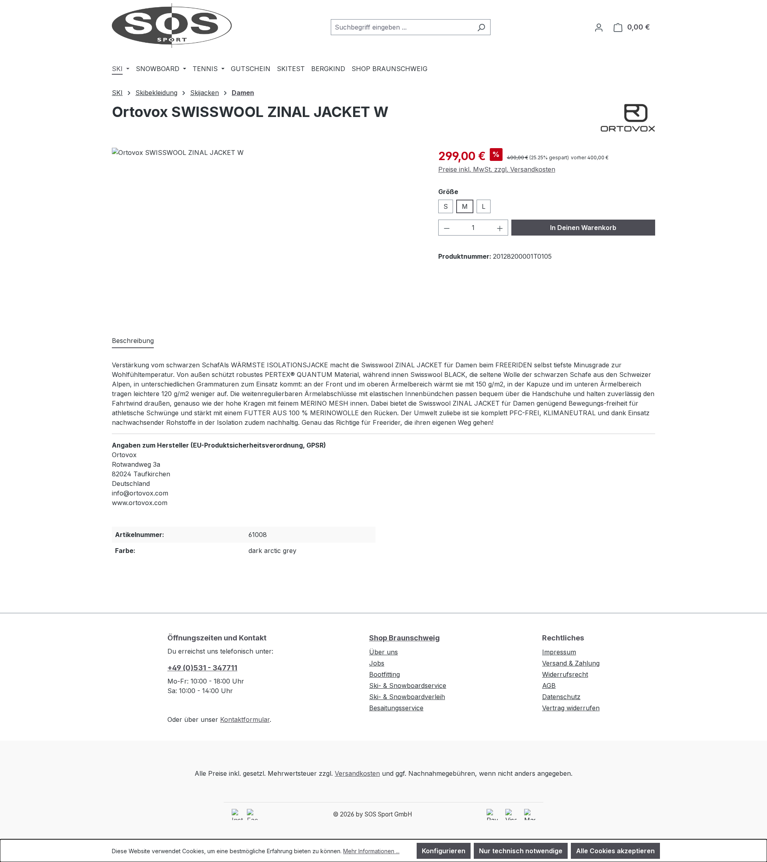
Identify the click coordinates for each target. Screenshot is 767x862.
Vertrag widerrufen (571, 708)
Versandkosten (357, 773)
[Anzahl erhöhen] (500, 228)
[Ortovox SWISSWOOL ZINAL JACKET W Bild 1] (267, 233)
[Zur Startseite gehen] (172, 25)
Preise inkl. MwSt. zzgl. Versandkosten (496, 169)
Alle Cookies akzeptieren (615, 851)
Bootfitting (384, 674)
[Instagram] (237, 814)
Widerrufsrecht (565, 674)
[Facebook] (252, 814)
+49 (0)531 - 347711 (202, 668)
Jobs (376, 663)
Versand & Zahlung (571, 663)
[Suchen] (481, 27)
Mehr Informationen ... (371, 851)
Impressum (559, 652)
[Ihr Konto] (598, 27)
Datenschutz (561, 697)
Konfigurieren (443, 851)
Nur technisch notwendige (520, 851)
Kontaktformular (245, 719)
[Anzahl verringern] (446, 228)
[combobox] (401, 27)
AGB (549, 686)
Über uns (383, 652)
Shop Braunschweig (404, 638)
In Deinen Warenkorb (583, 228)
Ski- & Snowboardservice (407, 686)
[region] (267, 233)
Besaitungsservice (396, 708)
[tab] (133, 341)
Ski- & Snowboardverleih (407, 697)
